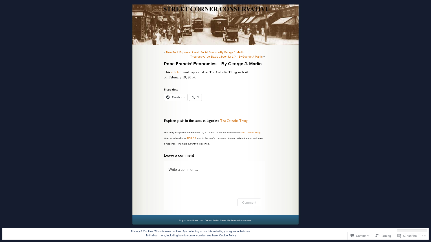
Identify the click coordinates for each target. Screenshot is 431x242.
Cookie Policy (227, 235)
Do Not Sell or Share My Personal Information (228, 220)
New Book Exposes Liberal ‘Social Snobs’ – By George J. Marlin (205, 52)
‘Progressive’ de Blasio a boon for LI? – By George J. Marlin (226, 56)
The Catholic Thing (234, 120)
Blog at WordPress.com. (191, 220)
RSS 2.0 (191, 138)
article (175, 72)
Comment (249, 202)
